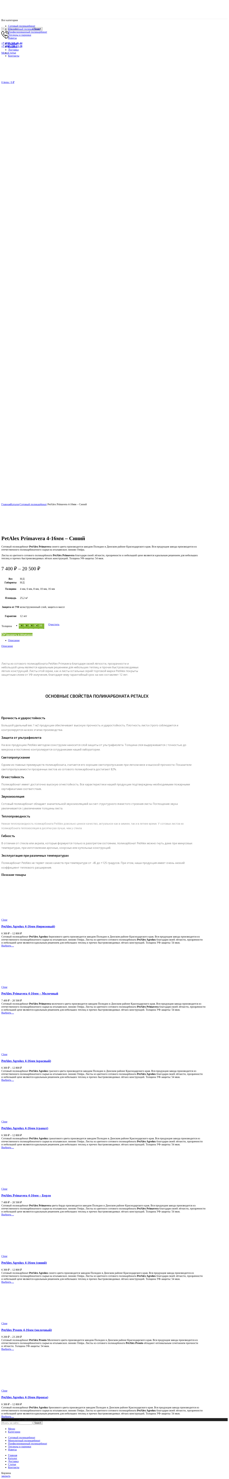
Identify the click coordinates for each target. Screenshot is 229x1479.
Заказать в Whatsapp (19, 634)
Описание (14, 640)
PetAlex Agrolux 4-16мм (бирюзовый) (28, 926)
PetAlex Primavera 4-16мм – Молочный (29, 993)
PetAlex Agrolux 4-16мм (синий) (24, 1262)
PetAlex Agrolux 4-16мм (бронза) (24, 1397)
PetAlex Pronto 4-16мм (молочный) (26, 1330)
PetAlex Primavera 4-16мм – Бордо (26, 1195)
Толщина (7, 626)
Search (37, 1423)
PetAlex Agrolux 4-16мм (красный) (26, 1061)
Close (4, 919)
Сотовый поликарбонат (33, 504)
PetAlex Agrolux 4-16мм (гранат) (24, 1128)
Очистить (53, 624)
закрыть (5, 1476)
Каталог (15, 504)
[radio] (41, 626)
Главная (5, 504)
